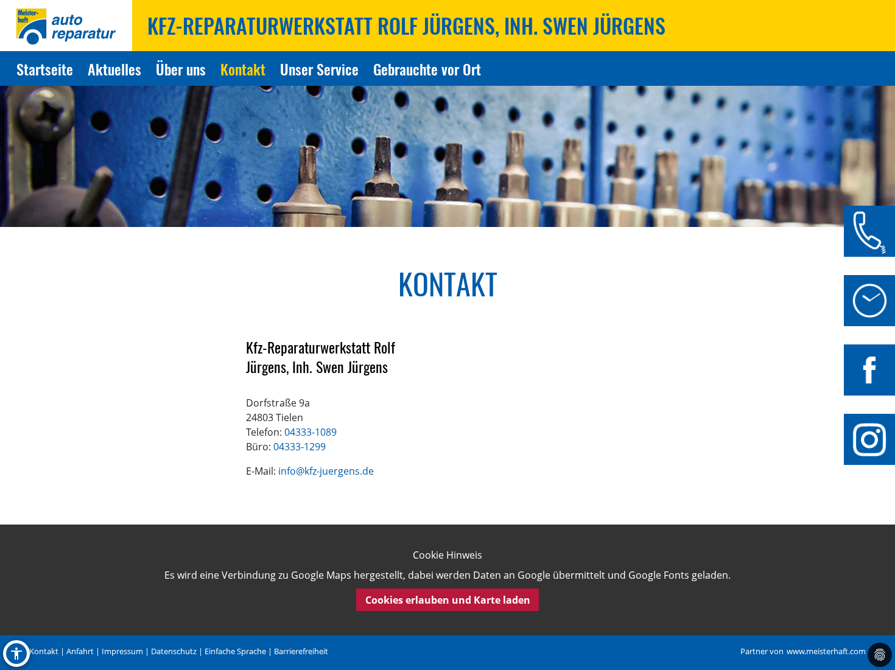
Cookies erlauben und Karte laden (447, 600)
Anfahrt (80, 651)
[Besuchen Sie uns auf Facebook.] (869, 370)
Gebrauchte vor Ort (427, 69)
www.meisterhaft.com (826, 651)
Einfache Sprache (235, 651)
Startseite (44, 69)
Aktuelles (114, 69)
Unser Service (319, 69)
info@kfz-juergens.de (326, 471)
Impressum (122, 651)
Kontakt (242, 69)
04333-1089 (310, 432)
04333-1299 (299, 446)
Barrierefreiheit (301, 651)
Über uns (181, 69)
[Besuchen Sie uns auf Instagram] (869, 439)
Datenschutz (174, 651)
